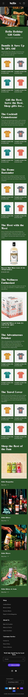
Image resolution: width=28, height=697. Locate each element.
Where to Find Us (7, 627)
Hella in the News (7, 630)
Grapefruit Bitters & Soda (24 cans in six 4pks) (12, 324)
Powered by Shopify (19, 693)
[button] (3, 3)
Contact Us (6, 640)
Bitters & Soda (7, 607)
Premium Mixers (7, 611)
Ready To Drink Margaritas (10, 614)
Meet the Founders (8, 624)
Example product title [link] (7, 71)
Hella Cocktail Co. (11, 693)
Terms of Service (7, 647)
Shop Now (4, 485)
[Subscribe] (23, 659)
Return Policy (6, 644)
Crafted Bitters (7, 604)
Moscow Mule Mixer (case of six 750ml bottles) (13, 268)
